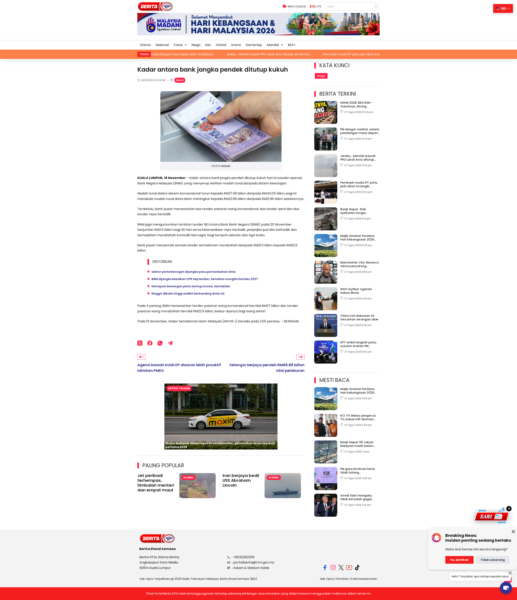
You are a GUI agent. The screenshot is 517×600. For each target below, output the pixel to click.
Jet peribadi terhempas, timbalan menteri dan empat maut (155, 483)
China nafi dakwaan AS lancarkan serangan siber (359, 317)
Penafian (342, 579)
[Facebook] (149, 343)
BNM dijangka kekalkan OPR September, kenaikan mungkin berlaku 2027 (204, 279)
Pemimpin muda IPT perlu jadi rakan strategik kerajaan (312, 54)
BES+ (291, 45)
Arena (236, 45)
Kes (208, 45)
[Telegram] (170, 343)
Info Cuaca (297, 6)
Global (221, 45)
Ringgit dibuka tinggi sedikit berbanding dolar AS (188, 294)
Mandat (273, 45)
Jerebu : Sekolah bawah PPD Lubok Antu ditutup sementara (220, 54)
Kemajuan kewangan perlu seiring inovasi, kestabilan (190, 286)
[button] (180, 45)
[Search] (376, 6)
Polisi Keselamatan (364, 579)
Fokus (178, 45)
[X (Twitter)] (139, 343)
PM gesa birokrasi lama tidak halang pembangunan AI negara (359, 470)
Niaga (195, 45)
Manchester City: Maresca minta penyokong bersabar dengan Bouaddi (360, 264)
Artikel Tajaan (179, 388)
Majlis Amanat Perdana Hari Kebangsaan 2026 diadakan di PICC (357, 237)
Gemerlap (254, 45)
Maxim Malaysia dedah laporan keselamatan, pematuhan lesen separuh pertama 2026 (220, 445)
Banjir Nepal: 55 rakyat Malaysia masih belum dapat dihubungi (356, 444)
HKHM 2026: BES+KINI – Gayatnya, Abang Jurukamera (356, 104)
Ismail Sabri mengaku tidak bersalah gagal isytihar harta (356, 497)
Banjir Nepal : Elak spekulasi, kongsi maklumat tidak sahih (356, 211)
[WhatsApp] (160, 343)
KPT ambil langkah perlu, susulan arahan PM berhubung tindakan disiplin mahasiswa (358, 344)
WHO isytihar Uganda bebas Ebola (356, 291)
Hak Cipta (327, 579)
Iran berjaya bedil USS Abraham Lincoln (241, 480)
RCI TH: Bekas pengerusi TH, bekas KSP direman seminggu (358, 417)
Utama (145, 45)
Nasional (162, 45)
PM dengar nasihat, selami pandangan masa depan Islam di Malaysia (359, 131)
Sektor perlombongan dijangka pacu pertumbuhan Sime (193, 272)
